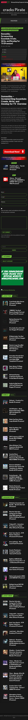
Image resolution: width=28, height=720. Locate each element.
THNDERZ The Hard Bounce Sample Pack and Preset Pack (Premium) (16, 312)
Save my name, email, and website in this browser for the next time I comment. (13, 211)
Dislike (4, 56)
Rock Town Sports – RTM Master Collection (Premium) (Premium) (16, 534)
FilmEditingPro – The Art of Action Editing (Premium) (17, 167)
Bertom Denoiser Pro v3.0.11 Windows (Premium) (15, 321)
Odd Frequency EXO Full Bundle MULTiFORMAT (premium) (16, 438)
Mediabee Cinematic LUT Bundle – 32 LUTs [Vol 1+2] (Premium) (17, 504)
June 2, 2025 (5, 46)
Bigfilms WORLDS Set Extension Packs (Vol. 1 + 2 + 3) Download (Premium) (17, 560)
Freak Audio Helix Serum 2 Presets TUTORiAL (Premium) (16, 303)
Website (3, 202)
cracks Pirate (14, 10)
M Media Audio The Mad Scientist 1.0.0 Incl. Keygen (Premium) (17, 338)
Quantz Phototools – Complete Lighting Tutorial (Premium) (15, 551)
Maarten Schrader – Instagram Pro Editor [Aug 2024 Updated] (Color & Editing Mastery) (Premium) (17, 515)
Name (3, 192)
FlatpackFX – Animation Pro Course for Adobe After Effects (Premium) (16, 526)
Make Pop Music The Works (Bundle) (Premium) (15, 429)
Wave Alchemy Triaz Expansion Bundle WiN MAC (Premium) (16, 447)
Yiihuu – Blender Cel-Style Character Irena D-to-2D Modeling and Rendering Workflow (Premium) (16, 664)
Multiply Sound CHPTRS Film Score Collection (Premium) (16, 586)
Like (4, 54)
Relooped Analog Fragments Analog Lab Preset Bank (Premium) (16, 376)
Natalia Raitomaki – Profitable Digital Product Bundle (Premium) (17, 487)
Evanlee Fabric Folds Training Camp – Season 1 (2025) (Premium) (16, 687)
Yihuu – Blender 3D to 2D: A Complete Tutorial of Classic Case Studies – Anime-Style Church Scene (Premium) (16, 676)
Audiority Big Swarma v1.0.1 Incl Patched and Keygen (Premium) (16, 385)
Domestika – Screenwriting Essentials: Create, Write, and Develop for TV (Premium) (10, 39)
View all (15, 296)
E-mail (3, 197)
